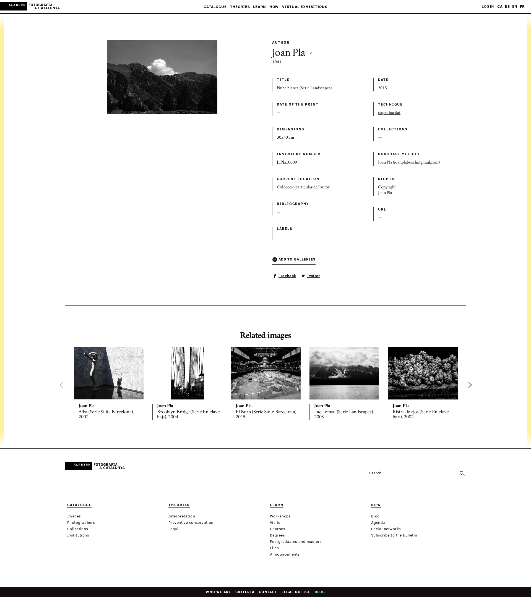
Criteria (244, 591)
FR (522, 6)
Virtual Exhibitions (304, 7)
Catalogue (215, 7)
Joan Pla (288, 53)
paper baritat (389, 113)
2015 (382, 88)
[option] (108, 384)
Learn (259, 7)
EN (514, 6)
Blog (320, 591)
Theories (240, 7)
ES (507, 6)
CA (500, 6)
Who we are (218, 591)
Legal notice (296, 591)
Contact (268, 591)
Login (488, 6)
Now (274, 7)
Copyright (387, 188)
